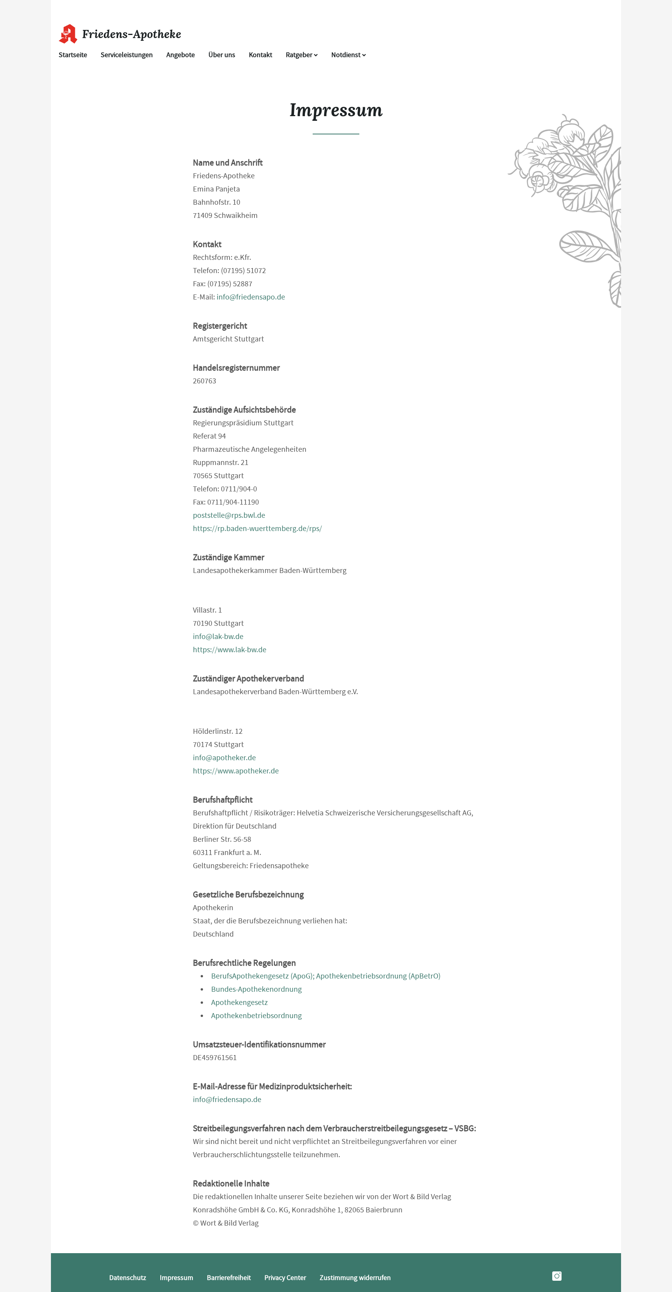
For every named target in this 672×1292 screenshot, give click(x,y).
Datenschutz (127, 1277)
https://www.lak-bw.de (229, 650)
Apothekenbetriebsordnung (256, 1015)
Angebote (180, 54)
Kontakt (260, 54)
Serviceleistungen (127, 54)
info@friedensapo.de (251, 297)
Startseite (73, 54)
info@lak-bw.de (218, 636)
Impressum (176, 1277)
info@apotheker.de (224, 758)
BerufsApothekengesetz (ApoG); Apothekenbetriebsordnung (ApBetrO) (326, 976)
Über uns (221, 54)
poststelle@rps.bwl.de (229, 515)
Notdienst (346, 54)
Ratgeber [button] (300, 54)
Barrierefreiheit (229, 1277)
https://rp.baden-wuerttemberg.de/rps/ (257, 528)
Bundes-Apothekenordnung (256, 989)
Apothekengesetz (239, 1002)
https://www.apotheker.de (236, 771)
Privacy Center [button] (285, 1277)
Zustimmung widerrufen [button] (355, 1277)
